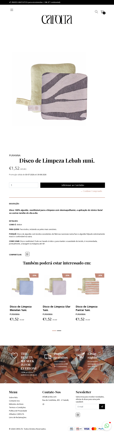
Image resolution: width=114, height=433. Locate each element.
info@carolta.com (49, 397)
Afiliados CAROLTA (16, 414)
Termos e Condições (17, 407)
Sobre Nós (13, 397)
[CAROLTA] (57, 19)
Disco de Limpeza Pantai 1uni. (86, 308)
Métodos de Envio (16, 404)
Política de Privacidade (18, 411)
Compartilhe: (15, 254)
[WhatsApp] (43, 404)
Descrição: (14, 204)
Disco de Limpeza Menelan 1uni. (21, 308)
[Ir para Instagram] (78, 415)
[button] (54, 330)
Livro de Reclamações (17, 417)
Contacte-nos (14, 401)
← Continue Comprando (91, 191)
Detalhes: (13, 221)
